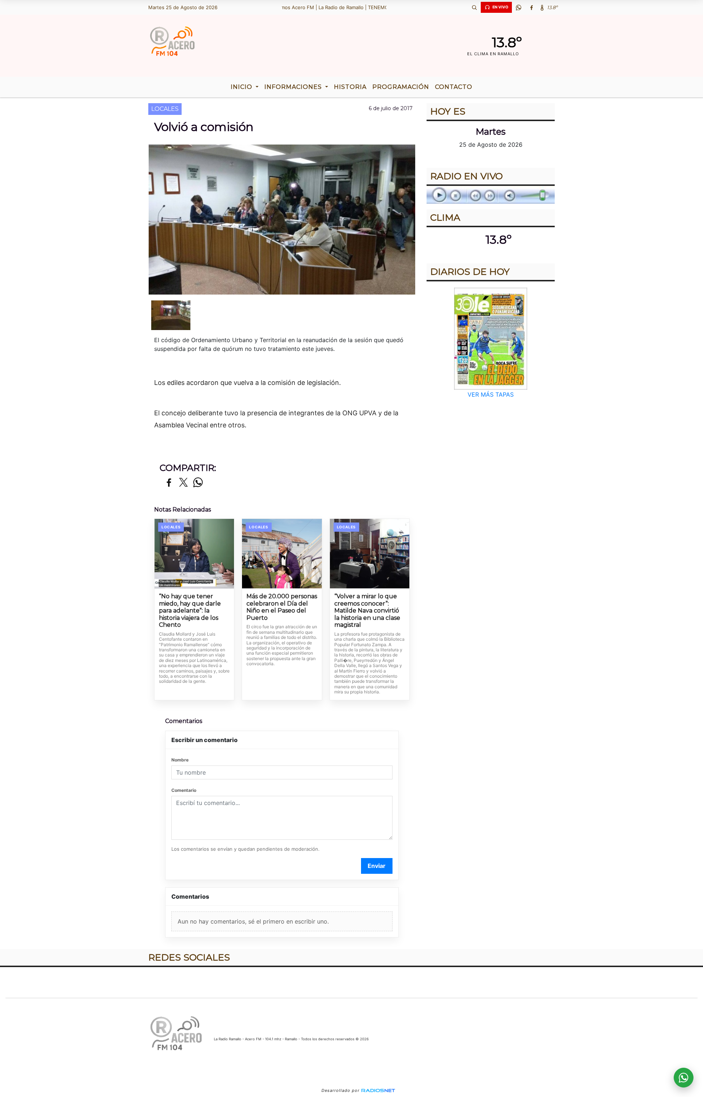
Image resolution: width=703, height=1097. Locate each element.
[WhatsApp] (518, 7)
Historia (350, 86)
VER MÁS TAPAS (491, 394)
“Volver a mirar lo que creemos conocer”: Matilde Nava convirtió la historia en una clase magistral (367, 610)
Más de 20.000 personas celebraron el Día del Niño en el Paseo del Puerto (281, 607)
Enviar (377, 865)
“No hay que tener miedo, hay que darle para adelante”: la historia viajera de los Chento (190, 610)
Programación (400, 86)
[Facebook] (531, 7)
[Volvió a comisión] (170, 315)
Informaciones (294, 86)
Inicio (242, 86)
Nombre (180, 760)
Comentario (183, 790)
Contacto (453, 86)
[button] (474, 7)
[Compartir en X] (183, 483)
